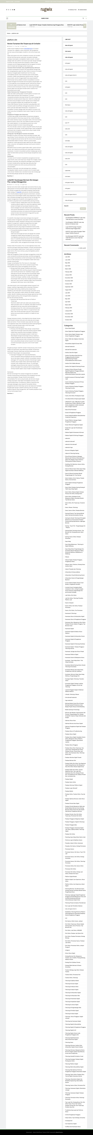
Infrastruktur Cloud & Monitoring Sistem (75, 575)
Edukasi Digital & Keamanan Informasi (74, 432)
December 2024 (69, 313)
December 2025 (69, 277)
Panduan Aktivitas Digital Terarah (73, 757)
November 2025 (69, 280)
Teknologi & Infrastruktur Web (72, 995)
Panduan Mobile (69, 791)
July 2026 (67, 257)
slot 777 (67, 123)
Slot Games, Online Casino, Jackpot (74, 921)
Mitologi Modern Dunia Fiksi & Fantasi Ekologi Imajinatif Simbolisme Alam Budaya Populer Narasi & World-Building (74, 705)
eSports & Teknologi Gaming (72, 453)
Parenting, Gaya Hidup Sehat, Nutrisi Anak (75, 837)
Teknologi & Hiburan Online (71, 986)
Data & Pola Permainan (70, 409)
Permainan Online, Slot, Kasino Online (74, 866)
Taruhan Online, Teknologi (71, 977)
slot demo (67, 176)
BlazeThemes (59, 1132)
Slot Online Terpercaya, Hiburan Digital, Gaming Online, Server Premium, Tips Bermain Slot (74, 925)
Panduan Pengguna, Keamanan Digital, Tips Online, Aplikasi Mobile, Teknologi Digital (74, 829)
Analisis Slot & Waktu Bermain (72, 363)
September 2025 (69, 286)
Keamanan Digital (69, 628)
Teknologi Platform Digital (71, 1064)
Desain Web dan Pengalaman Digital (74, 424)
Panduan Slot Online (70, 834)
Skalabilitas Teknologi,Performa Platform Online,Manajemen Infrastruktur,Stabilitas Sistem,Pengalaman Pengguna (75, 913)
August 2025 (68, 289)
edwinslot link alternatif (71, 444)
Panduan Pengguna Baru (71, 825)
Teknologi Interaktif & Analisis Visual (74, 1056)
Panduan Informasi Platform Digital (73, 785)
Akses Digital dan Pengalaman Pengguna (75, 331)
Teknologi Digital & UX (70, 1030)
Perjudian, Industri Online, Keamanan (74, 843)
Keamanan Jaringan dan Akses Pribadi (74, 651)
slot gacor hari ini (69, 182)
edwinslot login (69, 447)
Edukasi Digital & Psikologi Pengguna (74, 435)
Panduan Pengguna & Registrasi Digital (74, 819)
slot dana (67, 140)
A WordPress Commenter (71, 248)
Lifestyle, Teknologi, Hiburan (72, 694)
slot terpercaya (28, 48)
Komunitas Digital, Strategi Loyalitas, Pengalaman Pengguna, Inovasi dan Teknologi (74, 685)
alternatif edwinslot (70, 346)
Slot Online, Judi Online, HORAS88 (73, 930)
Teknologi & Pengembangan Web (73, 1007)
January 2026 (68, 275)
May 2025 (67, 298)
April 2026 (67, 265)
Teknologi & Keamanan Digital (72, 998)
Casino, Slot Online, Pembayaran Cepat (74, 395)
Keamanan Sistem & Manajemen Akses (74, 657)
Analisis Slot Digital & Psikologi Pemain (75, 366)
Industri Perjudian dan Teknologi (73, 569)
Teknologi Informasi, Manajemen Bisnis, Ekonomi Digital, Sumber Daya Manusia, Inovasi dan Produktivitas (75, 1051)
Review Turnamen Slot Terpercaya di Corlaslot (23, 44)
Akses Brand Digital (70, 328)
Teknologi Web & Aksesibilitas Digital (74, 1067)
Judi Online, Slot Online (70, 595)
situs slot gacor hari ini (70, 75)
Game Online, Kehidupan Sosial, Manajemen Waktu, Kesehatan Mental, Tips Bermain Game (74, 498)
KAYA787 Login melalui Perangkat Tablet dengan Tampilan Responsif (57, 25)
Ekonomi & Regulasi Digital (71, 450)
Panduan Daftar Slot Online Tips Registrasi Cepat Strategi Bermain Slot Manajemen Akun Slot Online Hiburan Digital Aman (75, 765)
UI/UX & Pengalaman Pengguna (72, 1114)
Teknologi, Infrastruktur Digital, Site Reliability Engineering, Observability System (74, 1081)
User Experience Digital (71, 1123)
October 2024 (68, 319)
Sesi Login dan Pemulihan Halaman (73, 906)
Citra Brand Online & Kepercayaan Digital (75, 398)
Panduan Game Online (70, 782)
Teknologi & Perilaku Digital (72, 1010)
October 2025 (68, 283)
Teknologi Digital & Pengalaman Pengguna (75, 1027)
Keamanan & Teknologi (70, 613)
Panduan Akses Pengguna (71, 745)
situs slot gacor (69, 69)
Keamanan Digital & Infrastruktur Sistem (75, 636)
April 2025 (67, 301)
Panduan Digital (69, 779)
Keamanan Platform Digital (71, 654)
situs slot (67, 128)
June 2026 (67, 259)
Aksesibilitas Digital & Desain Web (73, 343)
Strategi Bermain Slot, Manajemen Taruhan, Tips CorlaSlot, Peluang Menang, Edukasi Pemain (75, 958)
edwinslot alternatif (70, 441)
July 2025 (67, 292)
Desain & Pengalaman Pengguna (73, 412)
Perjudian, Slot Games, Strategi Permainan (75, 846)
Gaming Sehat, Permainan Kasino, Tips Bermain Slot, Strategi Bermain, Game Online (74, 532)
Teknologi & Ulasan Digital (71, 1013)
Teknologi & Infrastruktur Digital (73, 992)
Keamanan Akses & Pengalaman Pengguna (75, 619)
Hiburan (67, 557)
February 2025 (68, 307)
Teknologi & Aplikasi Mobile (72, 980)
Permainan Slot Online (70, 869)
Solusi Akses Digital (70, 953)
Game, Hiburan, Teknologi (71, 507)
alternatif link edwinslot (71, 349)
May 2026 (67, 263)
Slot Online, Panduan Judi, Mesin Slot (74, 933)
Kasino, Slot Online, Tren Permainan (73, 610)
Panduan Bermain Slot (70, 760)
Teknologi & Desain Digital (71, 983)
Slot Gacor (67, 105)
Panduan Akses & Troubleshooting (73, 731)
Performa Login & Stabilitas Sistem (73, 840)
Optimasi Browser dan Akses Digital (74, 723)
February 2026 (68, 271)
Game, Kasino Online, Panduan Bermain (74, 510)
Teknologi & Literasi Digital (71, 1004)
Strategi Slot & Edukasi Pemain (72, 962)
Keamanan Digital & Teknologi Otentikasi (75, 644)
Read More (9, 176)
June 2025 (67, 295)
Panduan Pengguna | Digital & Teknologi (74, 822)
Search (66, 206)
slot (66, 81)
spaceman (67, 170)
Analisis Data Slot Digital (71, 352)
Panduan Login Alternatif (71, 788)
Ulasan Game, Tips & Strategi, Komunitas (75, 1117)
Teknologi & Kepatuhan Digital (72, 1001)
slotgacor (67, 950)
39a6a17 (11, 46)
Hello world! (83, 248)
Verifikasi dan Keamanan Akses (73, 1126)
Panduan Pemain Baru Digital (72, 803)
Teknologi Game (69, 1042)
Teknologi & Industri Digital (71, 989)
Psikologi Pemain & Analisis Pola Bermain (75, 903)
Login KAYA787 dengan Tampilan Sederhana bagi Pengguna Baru (18, 25)
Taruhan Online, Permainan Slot (72, 974)
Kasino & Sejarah (69, 602)
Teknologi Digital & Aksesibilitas (73, 1024)
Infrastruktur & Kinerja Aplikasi (72, 572)
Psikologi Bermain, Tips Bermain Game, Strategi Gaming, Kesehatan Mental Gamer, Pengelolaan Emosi (75, 890)
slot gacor (67, 63)
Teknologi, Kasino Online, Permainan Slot (75, 1085)
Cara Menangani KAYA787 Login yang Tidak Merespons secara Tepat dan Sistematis (75, 238)
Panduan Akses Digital (70, 734)
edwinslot (67, 438)
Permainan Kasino (69, 849)
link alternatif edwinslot (71, 697)
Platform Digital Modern (71, 876)
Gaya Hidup (68, 541)
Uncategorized (68, 1120)
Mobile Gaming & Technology (72, 709)
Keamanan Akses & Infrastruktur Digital (74, 616)
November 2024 (69, 316)
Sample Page (44, 18)
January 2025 (68, 310)
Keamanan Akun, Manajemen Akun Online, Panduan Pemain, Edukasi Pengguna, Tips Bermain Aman (75, 624)
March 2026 (68, 269)
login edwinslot (69, 700)
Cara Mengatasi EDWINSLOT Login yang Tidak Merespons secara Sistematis (60, 1)
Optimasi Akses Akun (70, 720)
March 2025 (68, 304)
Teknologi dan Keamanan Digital (73, 1021)
